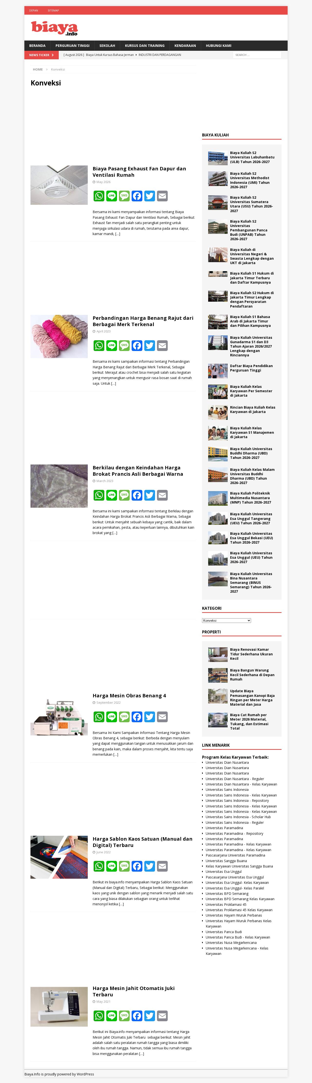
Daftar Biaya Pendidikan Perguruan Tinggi (251, 367)
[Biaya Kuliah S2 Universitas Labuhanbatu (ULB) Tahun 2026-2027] (218, 158)
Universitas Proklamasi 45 (226, 904)
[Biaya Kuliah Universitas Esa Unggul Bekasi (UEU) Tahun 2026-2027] (218, 537)
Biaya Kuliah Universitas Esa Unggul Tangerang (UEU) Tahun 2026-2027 (251, 518)
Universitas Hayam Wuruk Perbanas (234, 915)
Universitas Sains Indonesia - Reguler (235, 822)
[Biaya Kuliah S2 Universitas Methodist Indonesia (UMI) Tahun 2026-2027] (218, 178)
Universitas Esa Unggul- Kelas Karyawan (237, 882)
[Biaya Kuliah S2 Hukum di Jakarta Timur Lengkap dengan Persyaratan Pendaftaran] (218, 296)
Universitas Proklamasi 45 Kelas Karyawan (239, 910)
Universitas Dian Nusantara (227, 762)
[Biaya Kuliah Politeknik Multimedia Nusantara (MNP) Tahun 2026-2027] (218, 498)
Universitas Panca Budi (224, 931)
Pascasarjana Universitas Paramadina (235, 855)
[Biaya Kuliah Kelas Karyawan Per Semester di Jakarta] (218, 391)
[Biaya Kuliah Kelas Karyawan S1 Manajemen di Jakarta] (218, 433)
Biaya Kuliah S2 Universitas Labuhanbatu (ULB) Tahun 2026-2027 (252, 157)
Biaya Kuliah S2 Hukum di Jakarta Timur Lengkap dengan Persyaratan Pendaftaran (252, 299)
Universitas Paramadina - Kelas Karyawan (238, 844)
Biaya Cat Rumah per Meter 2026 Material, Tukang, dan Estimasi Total (249, 721)
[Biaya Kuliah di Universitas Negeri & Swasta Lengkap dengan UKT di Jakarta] (218, 255)
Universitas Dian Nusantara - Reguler (235, 778)
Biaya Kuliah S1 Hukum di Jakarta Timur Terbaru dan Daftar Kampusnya (252, 277)
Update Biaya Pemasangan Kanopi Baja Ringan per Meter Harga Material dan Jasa (252, 698)
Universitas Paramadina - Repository (234, 833)
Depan (33, 10)
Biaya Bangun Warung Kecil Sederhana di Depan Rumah (252, 674)
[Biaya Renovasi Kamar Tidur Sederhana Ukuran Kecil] (218, 654)
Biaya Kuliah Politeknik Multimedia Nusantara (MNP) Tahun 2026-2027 (250, 497)
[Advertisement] (113, 126)
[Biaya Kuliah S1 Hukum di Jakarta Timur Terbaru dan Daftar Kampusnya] (218, 274)
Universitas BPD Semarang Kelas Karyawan (240, 899)
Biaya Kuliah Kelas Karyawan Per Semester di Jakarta (251, 391)
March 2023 (105, 481)
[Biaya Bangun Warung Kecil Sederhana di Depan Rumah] (218, 675)
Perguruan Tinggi (72, 45)
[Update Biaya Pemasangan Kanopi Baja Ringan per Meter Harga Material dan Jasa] (218, 696)
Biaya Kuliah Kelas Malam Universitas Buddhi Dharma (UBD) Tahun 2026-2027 (252, 476)
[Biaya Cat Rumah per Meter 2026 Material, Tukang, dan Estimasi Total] (218, 720)
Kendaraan (185, 45)
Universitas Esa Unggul (224, 871)
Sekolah (107, 45)
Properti (211, 632)
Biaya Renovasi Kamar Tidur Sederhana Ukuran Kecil (251, 653)
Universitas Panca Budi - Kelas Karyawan (238, 937)
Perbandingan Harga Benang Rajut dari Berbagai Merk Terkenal (143, 321)
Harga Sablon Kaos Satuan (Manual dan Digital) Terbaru (143, 841)
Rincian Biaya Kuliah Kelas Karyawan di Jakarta (252, 409)
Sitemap (53, 10)
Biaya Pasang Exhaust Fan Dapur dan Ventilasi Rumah (139, 171)
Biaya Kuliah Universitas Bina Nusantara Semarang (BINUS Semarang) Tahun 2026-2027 (251, 582)
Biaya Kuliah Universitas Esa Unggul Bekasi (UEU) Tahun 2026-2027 (251, 538)
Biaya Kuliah (215, 135)
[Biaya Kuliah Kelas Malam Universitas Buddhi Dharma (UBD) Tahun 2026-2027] (218, 474)
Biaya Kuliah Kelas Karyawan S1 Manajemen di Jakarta (252, 432)
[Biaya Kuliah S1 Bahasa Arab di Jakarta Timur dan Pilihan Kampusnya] (218, 322)
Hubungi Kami (218, 45)
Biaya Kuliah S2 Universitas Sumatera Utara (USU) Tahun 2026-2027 (251, 204)
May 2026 (103, 182)
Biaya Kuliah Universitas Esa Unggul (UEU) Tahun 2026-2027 (251, 557)
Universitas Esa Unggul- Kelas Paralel (235, 888)
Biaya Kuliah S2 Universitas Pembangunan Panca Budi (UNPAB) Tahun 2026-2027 (248, 230)
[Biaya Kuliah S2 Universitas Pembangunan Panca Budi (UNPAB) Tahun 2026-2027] (218, 226)
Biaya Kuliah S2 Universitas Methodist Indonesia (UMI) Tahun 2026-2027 (250, 180)
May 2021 (103, 1001)
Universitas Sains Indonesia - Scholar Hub (238, 817)
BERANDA (37, 45)
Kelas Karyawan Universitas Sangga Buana (239, 866)
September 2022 (109, 702)
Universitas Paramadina (224, 827)
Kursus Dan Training (145, 45)
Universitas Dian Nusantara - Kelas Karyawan (241, 784)
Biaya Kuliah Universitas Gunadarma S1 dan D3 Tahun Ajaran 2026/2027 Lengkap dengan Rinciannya (251, 346)
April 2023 (104, 331)
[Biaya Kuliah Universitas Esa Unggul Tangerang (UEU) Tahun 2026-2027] (218, 518)
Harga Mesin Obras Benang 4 (129, 695)
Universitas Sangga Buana (226, 860)
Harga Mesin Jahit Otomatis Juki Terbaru (134, 991)
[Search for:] (257, 54)
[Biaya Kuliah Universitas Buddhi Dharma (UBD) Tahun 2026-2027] (218, 454)
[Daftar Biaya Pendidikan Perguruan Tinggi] (218, 371)
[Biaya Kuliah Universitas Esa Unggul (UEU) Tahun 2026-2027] (218, 558)
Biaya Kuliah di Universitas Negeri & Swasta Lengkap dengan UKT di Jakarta (252, 256)
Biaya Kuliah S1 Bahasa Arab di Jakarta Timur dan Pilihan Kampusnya (250, 321)
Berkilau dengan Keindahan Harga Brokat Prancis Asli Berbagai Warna (138, 470)
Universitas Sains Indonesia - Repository (237, 800)
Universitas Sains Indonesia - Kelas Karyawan (241, 795)
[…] (117, 233)
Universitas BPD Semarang (227, 893)
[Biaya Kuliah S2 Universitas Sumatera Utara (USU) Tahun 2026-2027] (218, 202)
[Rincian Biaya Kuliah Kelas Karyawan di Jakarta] (218, 412)
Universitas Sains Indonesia (227, 789)
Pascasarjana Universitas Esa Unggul (235, 877)
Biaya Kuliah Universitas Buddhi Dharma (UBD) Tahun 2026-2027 (251, 453)
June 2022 (104, 852)
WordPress (85, 1074)
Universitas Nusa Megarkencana (231, 942)
